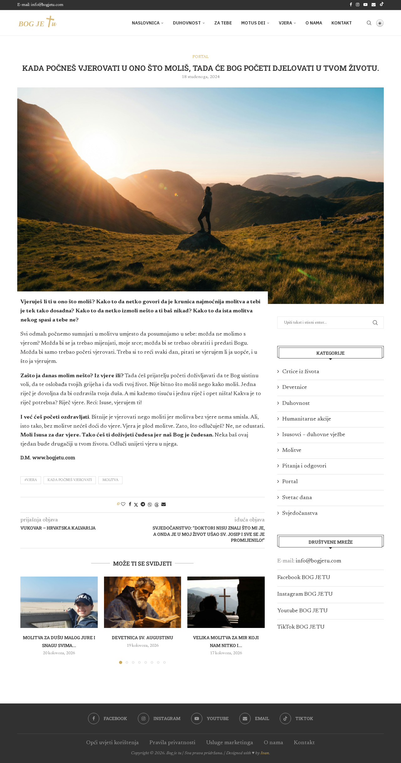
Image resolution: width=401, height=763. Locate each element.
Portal (290, 482)
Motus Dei (253, 23)
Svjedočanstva (300, 513)
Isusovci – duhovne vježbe (313, 435)
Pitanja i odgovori (304, 466)
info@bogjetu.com (318, 561)
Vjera (285, 23)
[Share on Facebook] (130, 504)
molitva (110, 480)
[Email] (374, 5)
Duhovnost (187, 23)
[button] (28, 619)
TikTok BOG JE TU (301, 627)
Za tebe (223, 23)
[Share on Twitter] (136, 505)
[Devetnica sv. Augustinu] (142, 602)
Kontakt (341, 23)
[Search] (369, 22)
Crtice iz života (300, 372)
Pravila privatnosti (172, 743)
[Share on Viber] (150, 505)
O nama (313, 23)
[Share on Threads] (156, 505)
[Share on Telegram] (143, 504)
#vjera (30, 480)
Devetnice (294, 387)
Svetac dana (297, 498)
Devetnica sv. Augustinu (142, 637)
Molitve (291, 450)
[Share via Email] (163, 504)
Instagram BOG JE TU (305, 594)
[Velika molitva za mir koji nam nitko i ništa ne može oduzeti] (226, 602)
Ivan (265, 753)
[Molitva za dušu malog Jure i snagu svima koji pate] (59, 602)
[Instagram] (357, 5)
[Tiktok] (382, 5)
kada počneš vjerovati (70, 480)
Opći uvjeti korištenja (112, 743)
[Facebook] (351, 5)
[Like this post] (123, 504)
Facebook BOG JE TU (303, 578)
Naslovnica (145, 23)
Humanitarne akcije (306, 419)
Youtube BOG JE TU (302, 611)
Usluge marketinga (229, 743)
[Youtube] (365, 5)
